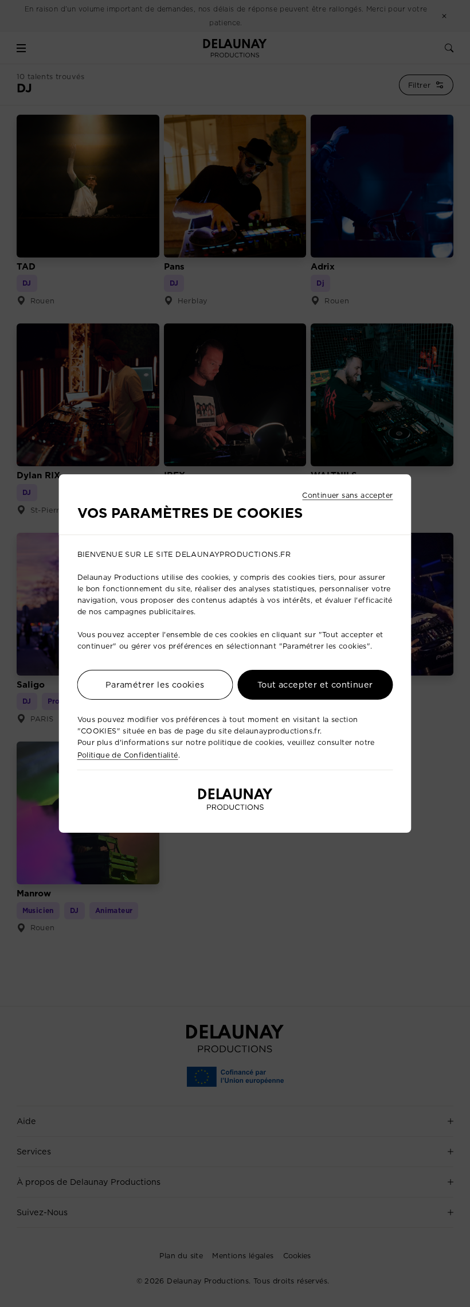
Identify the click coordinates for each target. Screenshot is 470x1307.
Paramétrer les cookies (155, 684)
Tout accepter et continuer (315, 684)
